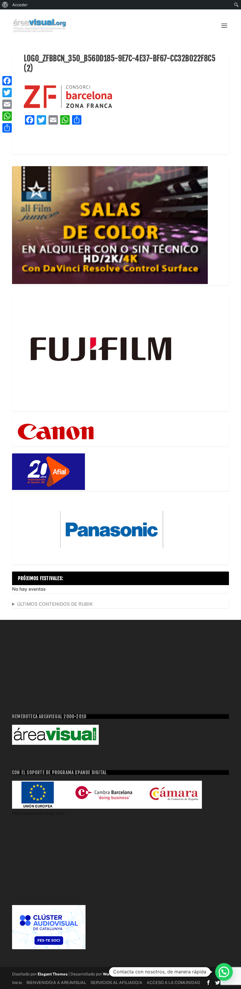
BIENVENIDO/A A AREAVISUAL (56, 982)
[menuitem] (5, 4)
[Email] (7, 104)
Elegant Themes (53, 974)
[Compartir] (7, 128)
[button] (224, 972)
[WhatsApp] (7, 116)
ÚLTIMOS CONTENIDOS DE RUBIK (55, 604)
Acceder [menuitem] (20, 4)
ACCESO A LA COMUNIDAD (173, 982)
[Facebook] (7, 81)
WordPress (113, 974)
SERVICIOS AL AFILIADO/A (116, 982)
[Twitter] (7, 92)
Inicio (17, 982)
